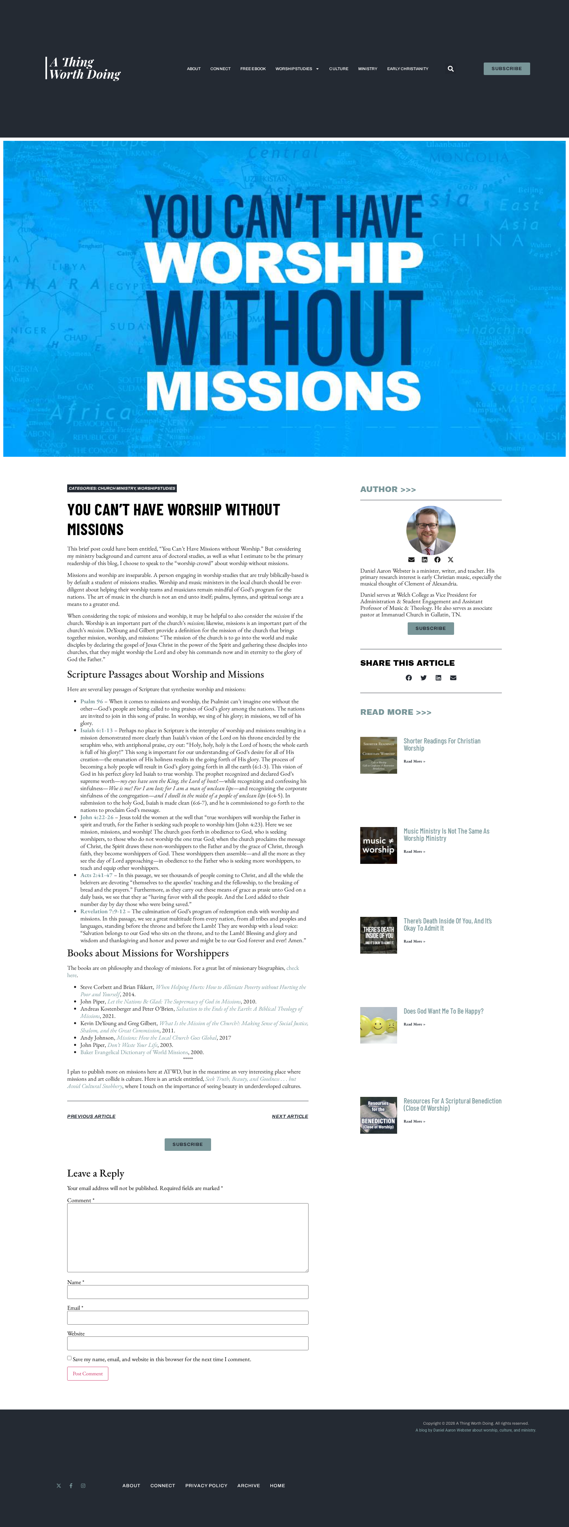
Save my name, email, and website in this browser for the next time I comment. (162, 1359)
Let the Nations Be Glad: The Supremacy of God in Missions (173, 1001)
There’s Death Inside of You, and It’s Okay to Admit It (448, 924)
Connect (220, 68)
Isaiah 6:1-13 (96, 730)
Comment (81, 1200)
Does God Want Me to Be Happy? (444, 1010)
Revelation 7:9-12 (103, 911)
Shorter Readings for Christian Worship (442, 744)
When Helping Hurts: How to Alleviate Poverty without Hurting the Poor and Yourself (193, 990)
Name (75, 1282)
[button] (450, 68)
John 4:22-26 (97, 817)
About (194, 68)
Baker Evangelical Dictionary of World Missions (134, 1052)
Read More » (414, 761)
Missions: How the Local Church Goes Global (167, 1037)
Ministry (367, 68)
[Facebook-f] (70, 1485)
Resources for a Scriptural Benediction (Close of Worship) (453, 1104)
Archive (248, 1485)
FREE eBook (253, 68)
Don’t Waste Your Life (132, 1044)
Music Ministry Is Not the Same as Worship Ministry (447, 834)
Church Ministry (116, 488)
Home (277, 1485)
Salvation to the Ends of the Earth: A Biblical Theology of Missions (191, 1012)
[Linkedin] (424, 559)
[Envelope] (411, 559)
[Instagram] (83, 1485)
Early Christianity (407, 68)
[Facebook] (437, 559)
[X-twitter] (450, 559)
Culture (338, 68)
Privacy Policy (206, 1485)
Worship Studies (294, 68)
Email (75, 1308)
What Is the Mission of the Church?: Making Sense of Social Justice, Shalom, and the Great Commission (194, 1026)
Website (76, 1333)
